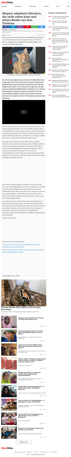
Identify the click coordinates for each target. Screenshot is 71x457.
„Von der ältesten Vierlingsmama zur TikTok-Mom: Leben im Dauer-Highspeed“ (61, 66)
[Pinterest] (27, 26)
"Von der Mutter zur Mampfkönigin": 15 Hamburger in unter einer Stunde (60, 60)
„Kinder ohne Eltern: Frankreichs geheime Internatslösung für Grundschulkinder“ (60, 48)
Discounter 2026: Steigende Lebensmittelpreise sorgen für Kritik (61, 96)
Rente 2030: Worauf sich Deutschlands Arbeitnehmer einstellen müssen (59, 76)
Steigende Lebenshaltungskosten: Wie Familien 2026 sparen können (60, 81)
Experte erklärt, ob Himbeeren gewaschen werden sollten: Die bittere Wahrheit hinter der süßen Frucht (60, 41)
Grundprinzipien (44, 452)
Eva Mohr (9, 35)
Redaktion (29, 452)
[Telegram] (13, 26)
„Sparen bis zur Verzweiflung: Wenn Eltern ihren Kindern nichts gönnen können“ (61, 34)
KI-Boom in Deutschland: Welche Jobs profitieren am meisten (60, 71)
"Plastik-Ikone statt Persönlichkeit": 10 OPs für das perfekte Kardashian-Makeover (60, 54)
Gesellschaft (18, 6)
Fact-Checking (53, 452)
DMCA (36, 452)
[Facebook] (5, 26)
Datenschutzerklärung (19, 452)
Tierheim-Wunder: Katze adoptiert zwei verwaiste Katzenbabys (60, 17)
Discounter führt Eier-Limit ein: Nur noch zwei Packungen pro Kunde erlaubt (61, 91)
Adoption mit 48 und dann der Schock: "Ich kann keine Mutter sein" (59, 22)
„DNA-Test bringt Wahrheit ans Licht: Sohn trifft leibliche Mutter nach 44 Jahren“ (60, 28)
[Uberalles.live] (7, 2)
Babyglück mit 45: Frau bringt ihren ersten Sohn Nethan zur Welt (60, 85)
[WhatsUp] (34, 26)
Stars (57, 6)
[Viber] (20, 26)
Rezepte (46, 6)
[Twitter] (41, 26)
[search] (68, 2)
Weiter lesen (24, 442)
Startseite (4, 6)
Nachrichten (32, 6)
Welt (68, 6)
